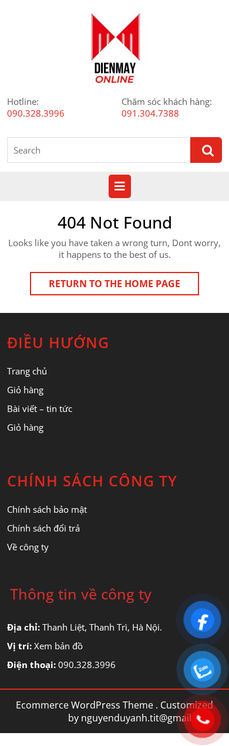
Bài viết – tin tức (39, 408)
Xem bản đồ (58, 646)
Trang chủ (27, 371)
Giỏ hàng (25, 390)
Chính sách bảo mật (47, 509)
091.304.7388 (150, 113)
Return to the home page (124, 286)
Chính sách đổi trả (43, 528)
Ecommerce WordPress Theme (84, 705)
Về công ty (28, 547)
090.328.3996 (36, 113)
